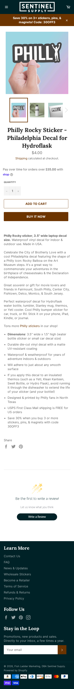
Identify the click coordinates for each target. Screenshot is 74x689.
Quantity (10, 182)
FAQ (6, 562)
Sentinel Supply (56, 666)
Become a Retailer (17, 580)
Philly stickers (30, 326)
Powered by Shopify (15, 670)
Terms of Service (16, 586)
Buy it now (36, 216)
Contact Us (12, 556)
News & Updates (16, 568)
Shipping (21, 158)
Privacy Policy (14, 598)
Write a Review (37, 516)
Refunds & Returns (17, 592)
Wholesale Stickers (17, 574)
